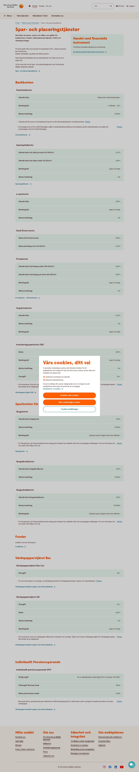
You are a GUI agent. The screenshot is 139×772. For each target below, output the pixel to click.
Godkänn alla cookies (69, 395)
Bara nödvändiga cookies (69, 402)
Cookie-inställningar (69, 409)
